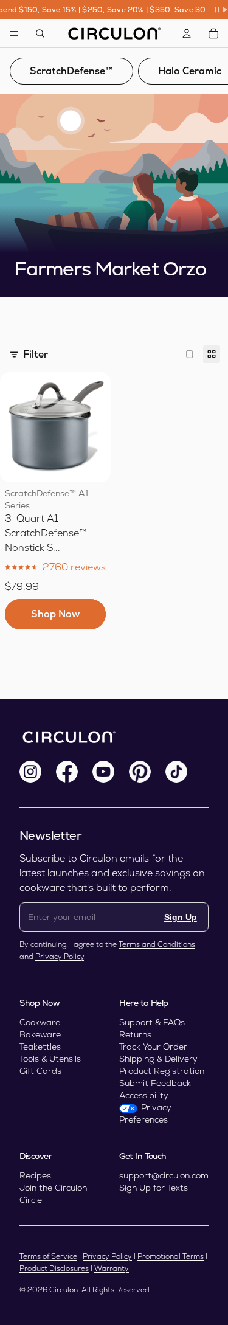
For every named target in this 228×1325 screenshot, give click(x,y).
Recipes (35, 1175)
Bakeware (40, 1034)
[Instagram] (30, 772)
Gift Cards (40, 1070)
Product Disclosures (54, 1268)
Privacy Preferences (145, 1113)
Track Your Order (153, 1046)
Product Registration (161, 1070)
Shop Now (55, 613)
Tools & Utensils (50, 1058)
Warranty (111, 1268)
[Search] (40, 33)
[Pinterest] (140, 772)
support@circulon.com (164, 1175)
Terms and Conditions (157, 944)
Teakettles (40, 1046)
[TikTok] (176, 772)
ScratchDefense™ (71, 70)
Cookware (39, 1022)
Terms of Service (48, 1256)
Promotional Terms (170, 1256)
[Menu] (14, 33)
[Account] (186, 33)
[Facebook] (67, 772)
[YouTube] (103, 772)
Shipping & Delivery (158, 1058)
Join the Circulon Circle (53, 1193)
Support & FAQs (152, 1022)
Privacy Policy (59, 956)
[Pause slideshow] (220, 9)
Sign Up (180, 917)
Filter (35, 354)
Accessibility (143, 1095)
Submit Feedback (155, 1083)
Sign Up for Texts (153, 1187)
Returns (135, 1034)
